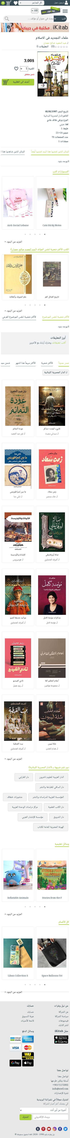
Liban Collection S (18, 976)
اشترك (25, 1117)
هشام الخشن (51, 749)
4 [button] (30, 234)
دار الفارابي (24, 777)
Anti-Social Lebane (18, 226)
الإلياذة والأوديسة (18, 555)
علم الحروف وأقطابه (17, 297)
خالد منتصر (51, 497)
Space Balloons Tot (52, 976)
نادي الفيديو (18, 681)
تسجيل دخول (59, 3)
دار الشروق (59, 817)
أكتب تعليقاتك (59, 343)
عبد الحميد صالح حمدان (54, 43)
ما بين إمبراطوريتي (18, 492)
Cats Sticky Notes (52, 226)
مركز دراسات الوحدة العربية (25, 807)
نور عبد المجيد (17, 434)
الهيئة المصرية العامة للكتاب (50, 827)
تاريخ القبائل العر (52, 297)
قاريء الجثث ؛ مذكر (52, 429)
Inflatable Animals (17, 898)
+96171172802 (60, 1085)
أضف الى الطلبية (21, 82)
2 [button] (40, 234)
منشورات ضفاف (14, 797)
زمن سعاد (52, 492)
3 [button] (35, 234)
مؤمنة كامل (51, 623)
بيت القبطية (18, 744)
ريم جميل (17, 686)
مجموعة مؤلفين (51, 686)
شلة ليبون (52, 744)
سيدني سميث (51, 434)
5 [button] (25, 234)
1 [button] (45, 234)
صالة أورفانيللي (52, 555)
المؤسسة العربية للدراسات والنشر (48, 797)
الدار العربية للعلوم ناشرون (51, 777)
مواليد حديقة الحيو (18, 618)
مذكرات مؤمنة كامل (52, 618)
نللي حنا (17, 497)
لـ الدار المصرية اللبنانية (55, 372)
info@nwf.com (60, 1089)
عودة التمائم (18, 429)
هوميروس (17, 560)
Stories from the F (52, 898)
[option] (52, 202)
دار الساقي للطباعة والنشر (52, 787)
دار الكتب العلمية (56, 807)
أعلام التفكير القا (52, 681)
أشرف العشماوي (51, 560)
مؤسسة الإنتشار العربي (32, 817)
